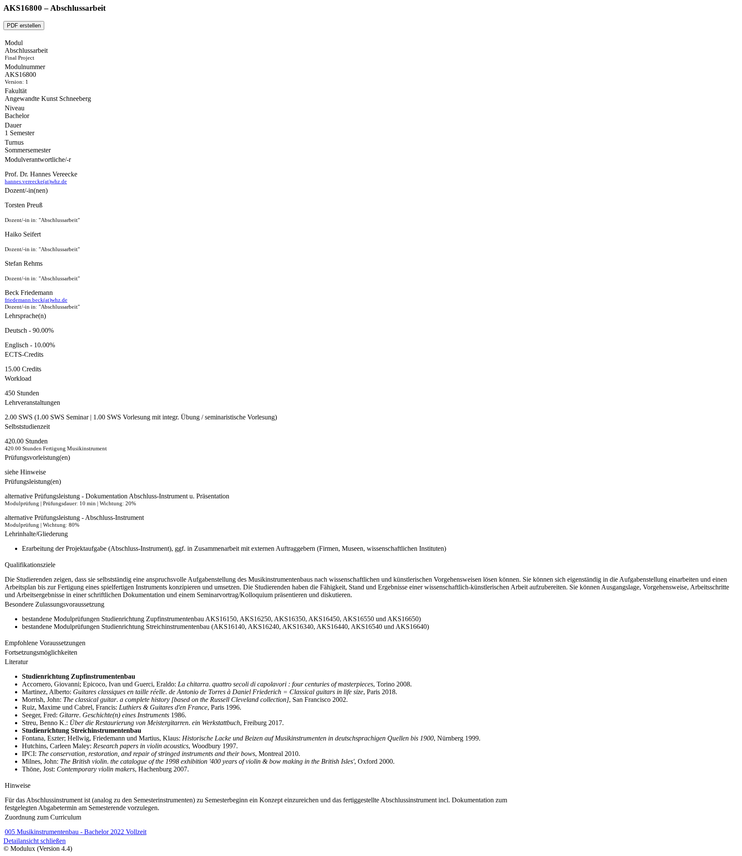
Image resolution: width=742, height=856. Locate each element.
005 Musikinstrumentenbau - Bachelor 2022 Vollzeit (75, 831)
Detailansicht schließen (34, 840)
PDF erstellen (24, 25)
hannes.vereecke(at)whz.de (36, 181)
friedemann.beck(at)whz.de (36, 300)
